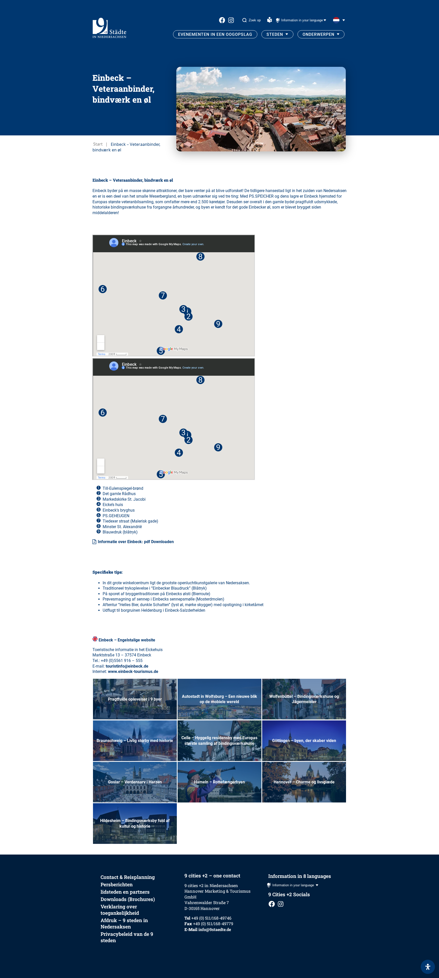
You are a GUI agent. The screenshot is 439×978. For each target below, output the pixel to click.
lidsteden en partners (125, 892)
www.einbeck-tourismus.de (133, 671)
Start (98, 144)
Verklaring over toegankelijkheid (120, 909)
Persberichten (117, 884)
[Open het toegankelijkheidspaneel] (428, 967)
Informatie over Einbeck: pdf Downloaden (136, 541)
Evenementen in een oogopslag (215, 34)
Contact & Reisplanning (128, 877)
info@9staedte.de (214, 929)
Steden (274, 34)
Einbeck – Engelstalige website (127, 640)
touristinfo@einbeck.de (127, 666)
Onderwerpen (318, 34)
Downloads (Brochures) (128, 899)
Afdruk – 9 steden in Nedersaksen (124, 923)
